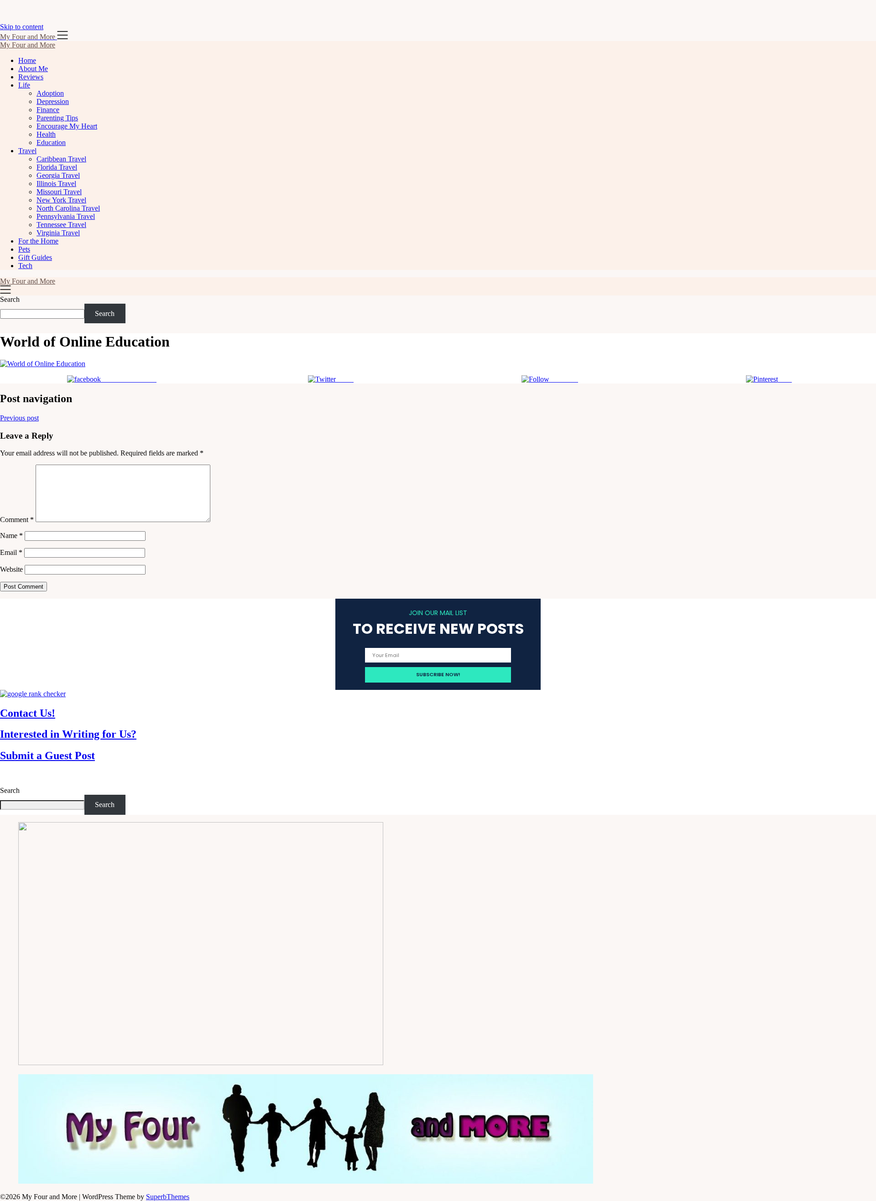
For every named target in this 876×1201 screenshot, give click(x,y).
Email (11, 552)
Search (10, 299)
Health (46, 134)
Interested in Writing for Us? (68, 734)
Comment (17, 519)
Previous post (19, 418)
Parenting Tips (57, 118)
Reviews (30, 77)
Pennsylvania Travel (65, 216)
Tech (25, 265)
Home (27, 60)
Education (51, 142)
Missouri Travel (59, 192)
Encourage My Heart (66, 126)
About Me (33, 68)
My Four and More (27, 45)
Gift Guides (35, 257)
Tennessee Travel (61, 224)
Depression (52, 101)
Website (11, 569)
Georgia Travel (58, 175)
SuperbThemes (167, 1197)
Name (11, 535)
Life (24, 85)
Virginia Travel (58, 233)
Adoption (50, 93)
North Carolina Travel (68, 208)
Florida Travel (56, 167)
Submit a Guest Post (47, 755)
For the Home (38, 241)
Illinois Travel (56, 183)
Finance (47, 110)
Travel (27, 151)
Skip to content (21, 27)
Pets (24, 249)
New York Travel (61, 200)
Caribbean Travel (61, 159)
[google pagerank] (33, 694)
